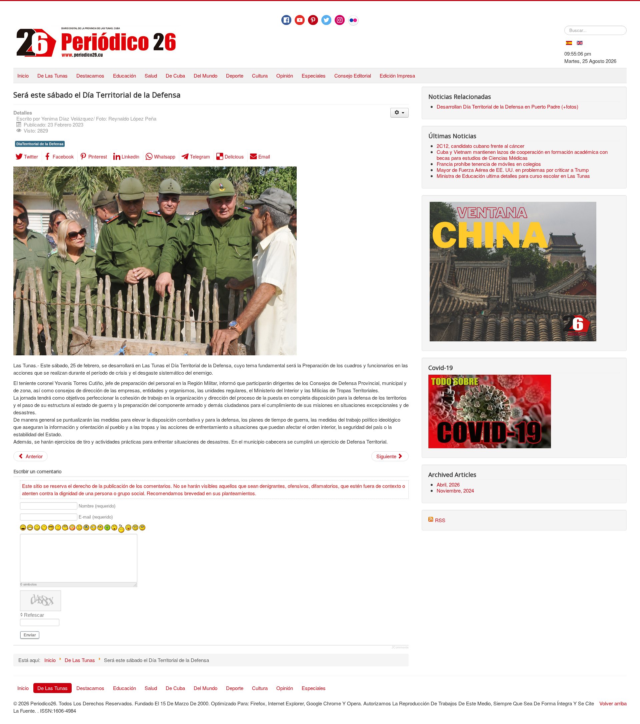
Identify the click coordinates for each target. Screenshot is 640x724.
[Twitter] (326, 20)
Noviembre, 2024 (455, 490)
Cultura (260, 75)
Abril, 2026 (448, 484)
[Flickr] (353, 20)
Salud (151, 75)
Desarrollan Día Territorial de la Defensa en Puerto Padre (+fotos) (507, 106)
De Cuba (175, 75)
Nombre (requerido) (97, 506)
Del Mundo (205, 75)
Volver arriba (613, 703)
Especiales (314, 75)
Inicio (23, 75)
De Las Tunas (52, 75)
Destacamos (90, 75)
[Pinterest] (313, 20)
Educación (124, 75)
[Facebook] (286, 20)
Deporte (234, 75)
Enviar (30, 635)
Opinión (284, 75)
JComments (400, 647)
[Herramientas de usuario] (399, 113)
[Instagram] (340, 20)
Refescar (34, 615)
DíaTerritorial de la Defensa (39, 143)
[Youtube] (300, 20)
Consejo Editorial (352, 75)
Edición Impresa (397, 75)
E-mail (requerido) (96, 517)
